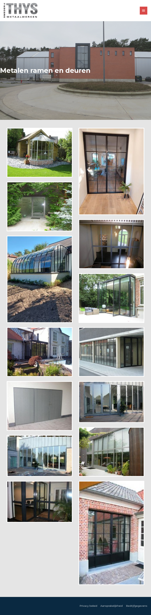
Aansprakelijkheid (111, 605)
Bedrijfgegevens (136, 605)
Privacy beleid (88, 605)
